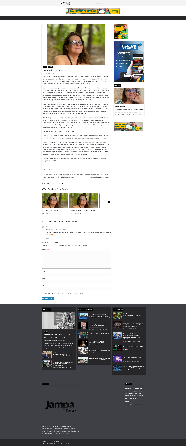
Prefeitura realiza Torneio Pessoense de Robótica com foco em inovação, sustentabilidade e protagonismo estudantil (133, 336)
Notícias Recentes (87, 18)
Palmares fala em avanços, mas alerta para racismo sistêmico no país (98, 341)
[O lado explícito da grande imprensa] (56, 194)
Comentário (45, 249)
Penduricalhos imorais (80, 210)
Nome (44, 271)
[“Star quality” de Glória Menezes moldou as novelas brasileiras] (58, 320)
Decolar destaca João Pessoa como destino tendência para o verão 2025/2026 (99, 359)
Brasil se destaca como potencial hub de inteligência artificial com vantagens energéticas (133, 367)
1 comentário (69, 73)
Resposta (48, 238)
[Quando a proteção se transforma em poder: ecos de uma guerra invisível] (117, 316)
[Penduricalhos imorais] (85, 194)
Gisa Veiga (50, 66)
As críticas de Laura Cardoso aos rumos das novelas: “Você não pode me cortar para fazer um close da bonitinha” (62, 354)
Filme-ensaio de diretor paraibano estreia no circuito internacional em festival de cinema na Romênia (63, 363)
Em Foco (70, 18)
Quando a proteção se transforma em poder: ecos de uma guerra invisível (133, 314)
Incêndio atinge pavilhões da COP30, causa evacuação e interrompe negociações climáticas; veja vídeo (98, 325)
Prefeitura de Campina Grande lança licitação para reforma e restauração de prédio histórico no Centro (59, 177)
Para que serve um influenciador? (129, 109)
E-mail (44, 278)
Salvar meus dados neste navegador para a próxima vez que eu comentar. (64, 293)
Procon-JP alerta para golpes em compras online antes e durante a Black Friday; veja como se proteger (99, 350)
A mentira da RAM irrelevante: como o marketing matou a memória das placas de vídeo (133, 348)
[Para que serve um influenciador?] (129, 96)
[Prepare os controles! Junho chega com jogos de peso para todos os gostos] (117, 359)
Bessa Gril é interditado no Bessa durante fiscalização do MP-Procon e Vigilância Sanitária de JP (93, 176)
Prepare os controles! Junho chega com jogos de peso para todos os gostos (133, 357)
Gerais (49, 18)
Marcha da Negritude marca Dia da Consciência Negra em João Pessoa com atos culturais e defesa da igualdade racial (99, 316)
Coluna (77, 18)
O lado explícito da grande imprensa (55, 210)
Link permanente (63, 229)
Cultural (56, 18)
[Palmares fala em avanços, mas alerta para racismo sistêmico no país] (83, 342)
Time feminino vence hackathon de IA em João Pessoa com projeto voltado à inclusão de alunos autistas (133, 324)
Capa (44, 18)
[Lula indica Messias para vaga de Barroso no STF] (83, 335)
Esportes (63, 18)
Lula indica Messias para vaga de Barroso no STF (99, 334)
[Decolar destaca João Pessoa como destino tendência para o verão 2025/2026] (83, 360)
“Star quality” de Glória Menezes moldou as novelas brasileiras (57, 335)
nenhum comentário (63, 340)
